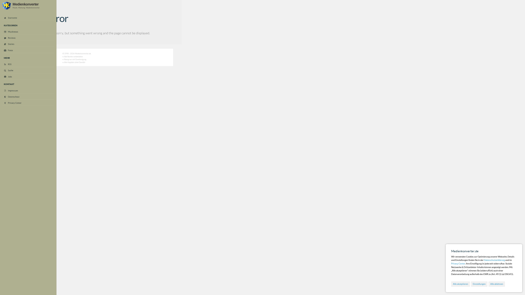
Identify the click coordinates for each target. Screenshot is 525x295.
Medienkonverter (26, 4)
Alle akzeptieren (460, 284)
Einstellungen (479, 284)
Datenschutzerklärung (494, 260)
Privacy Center (458, 263)
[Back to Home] (6, 6)
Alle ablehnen (496, 284)
